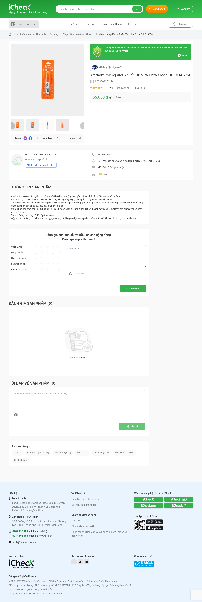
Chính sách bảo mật (82, 526)
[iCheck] (148, 499)
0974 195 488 (20, 535)
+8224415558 (105, 154)
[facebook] (74, 561)
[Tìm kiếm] (137, 9)
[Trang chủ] (28, 9)
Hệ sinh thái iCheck (111, 24)
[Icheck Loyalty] (178, 505)
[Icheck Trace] (148, 505)
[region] (47, 80)
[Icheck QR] (178, 499)
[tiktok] (80, 561)
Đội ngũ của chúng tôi (83, 504)
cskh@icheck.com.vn (24, 542)
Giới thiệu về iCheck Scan (85, 499)
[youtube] (86, 561)
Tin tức (90, 24)
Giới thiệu (75, 24)
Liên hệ (132, 24)
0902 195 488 (20, 531)
